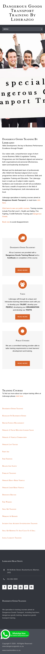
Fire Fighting (7, 459)
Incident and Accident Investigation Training (19, 523)
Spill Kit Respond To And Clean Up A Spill (18, 530)
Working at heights (10, 516)
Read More (23, 270)
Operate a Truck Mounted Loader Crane (18, 430)
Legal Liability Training (11, 538)
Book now (6, 222)
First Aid (5, 451)
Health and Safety (9, 466)
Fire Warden (7, 502)
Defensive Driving (9, 494)
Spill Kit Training (9, 509)
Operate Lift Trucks (10, 444)
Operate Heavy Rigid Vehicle (13, 480)
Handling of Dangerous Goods (14, 415)
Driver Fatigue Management (13, 423)
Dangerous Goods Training (12, 408)
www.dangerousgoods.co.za (13, 646)
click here (19, 396)
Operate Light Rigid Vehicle (13, 487)
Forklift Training (9, 473)
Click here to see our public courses (15, 208)
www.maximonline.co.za (11, 650)
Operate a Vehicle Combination (14, 437)
